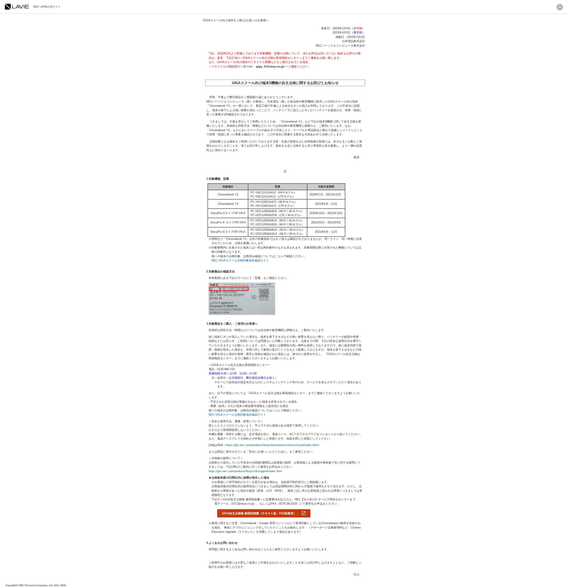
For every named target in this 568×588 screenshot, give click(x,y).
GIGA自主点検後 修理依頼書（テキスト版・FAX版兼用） (259, 513)
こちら (279, 256)
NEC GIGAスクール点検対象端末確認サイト (240, 260)
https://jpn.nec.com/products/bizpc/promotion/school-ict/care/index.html (272, 445)
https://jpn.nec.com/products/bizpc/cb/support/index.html (245, 471)
